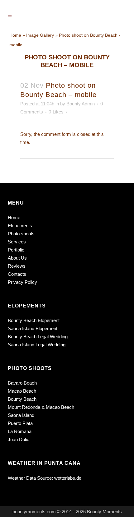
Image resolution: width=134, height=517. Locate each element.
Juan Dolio (18, 439)
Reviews (17, 266)
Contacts (17, 274)
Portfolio (16, 249)
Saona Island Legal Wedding (36, 344)
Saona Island (21, 415)
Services (17, 241)
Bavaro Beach (22, 382)
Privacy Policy (22, 282)
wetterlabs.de (67, 478)
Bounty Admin (80, 103)
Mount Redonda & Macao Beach (41, 407)
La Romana (19, 431)
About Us (17, 258)
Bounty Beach (22, 399)
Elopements (20, 225)
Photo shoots (21, 233)
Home (14, 217)
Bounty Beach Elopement (34, 320)
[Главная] (15, 35)
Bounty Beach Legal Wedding (38, 336)
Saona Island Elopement (32, 328)
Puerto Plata (20, 423)
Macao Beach (22, 391)
